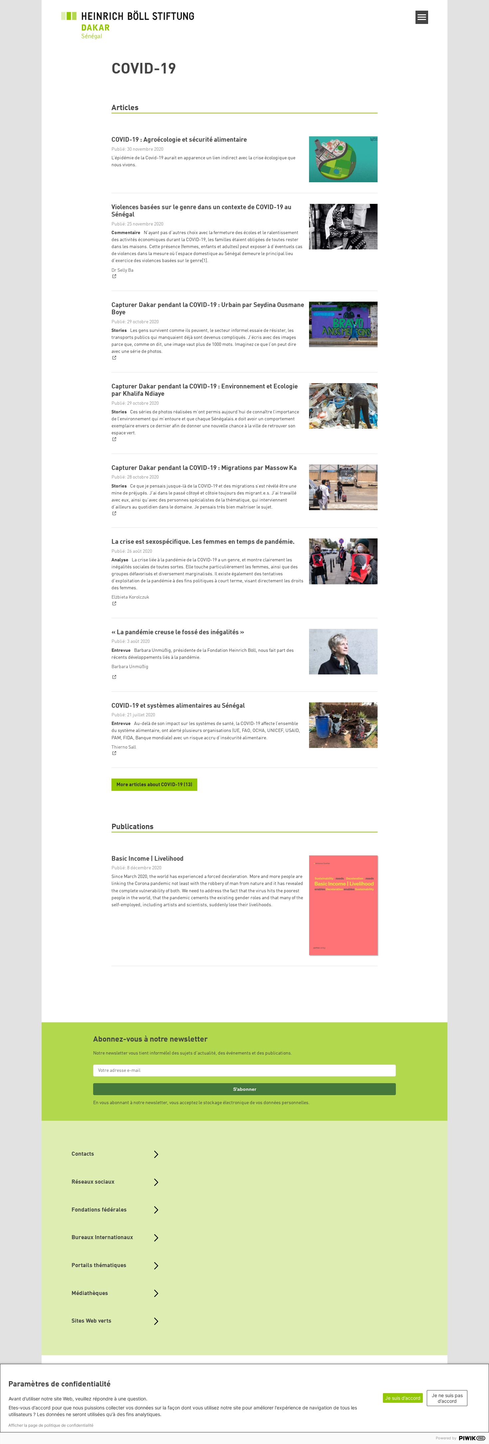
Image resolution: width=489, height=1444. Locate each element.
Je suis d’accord (402, 1398)
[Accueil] (127, 20)
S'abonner (244, 1089)
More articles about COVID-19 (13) (154, 785)
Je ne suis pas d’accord (447, 1398)
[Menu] (421, 17)
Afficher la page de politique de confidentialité (50, 1425)
